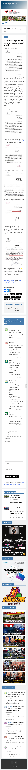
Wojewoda (16, 299)
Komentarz (8, 441)
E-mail (7, 463)
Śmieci (10, 299)
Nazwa (7, 458)
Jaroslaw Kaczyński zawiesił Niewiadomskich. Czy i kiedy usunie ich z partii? (15, 724)
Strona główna (6, 3)
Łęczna (5, 37)
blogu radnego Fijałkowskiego (12, 281)
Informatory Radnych (7, 4)
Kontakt (19, 4)
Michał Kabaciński (16, 297)
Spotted (14, 4)
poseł (5, 299)
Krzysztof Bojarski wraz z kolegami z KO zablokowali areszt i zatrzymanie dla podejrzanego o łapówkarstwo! (15, 694)
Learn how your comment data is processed (14, 483)
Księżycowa (7, 297)
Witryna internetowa (9, 469)
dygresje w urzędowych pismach (16, 141)
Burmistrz (12, 294)
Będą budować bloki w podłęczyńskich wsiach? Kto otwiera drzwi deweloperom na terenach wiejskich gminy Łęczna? (17, 499)
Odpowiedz (19, 338)
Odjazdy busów (13, 3)
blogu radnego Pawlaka (9, 280)
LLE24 (6, 48)
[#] (14, 18)
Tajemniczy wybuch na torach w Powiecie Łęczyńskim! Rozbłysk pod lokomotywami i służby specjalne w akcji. (17, 511)
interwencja (19, 294)
